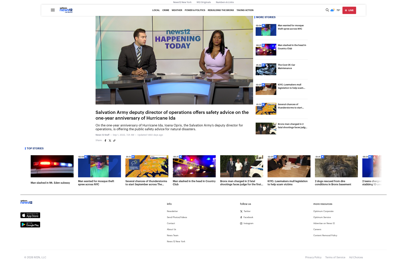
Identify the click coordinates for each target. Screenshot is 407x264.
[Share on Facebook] (105, 140)
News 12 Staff (102, 135)
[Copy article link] (114, 140)
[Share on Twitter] (110, 140)
